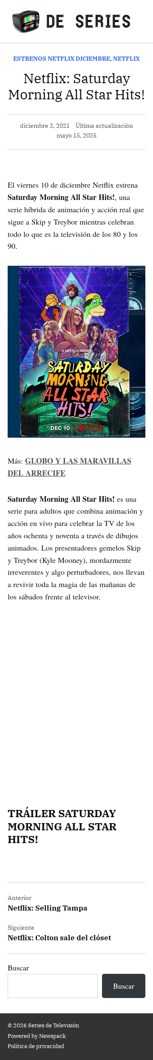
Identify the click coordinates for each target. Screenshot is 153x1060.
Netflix (126, 58)
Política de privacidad (36, 1046)
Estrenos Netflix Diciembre (61, 58)
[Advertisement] (76, 692)
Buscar (18, 967)
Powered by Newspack (37, 1035)
